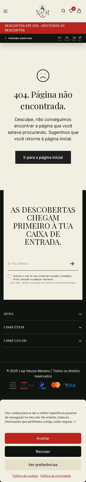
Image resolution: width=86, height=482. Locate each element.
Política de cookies (25, 475)
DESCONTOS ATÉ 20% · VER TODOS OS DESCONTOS (34, 28)
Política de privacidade (55, 475)
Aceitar (43, 438)
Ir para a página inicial (43, 157)
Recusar (43, 451)
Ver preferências (43, 464)
